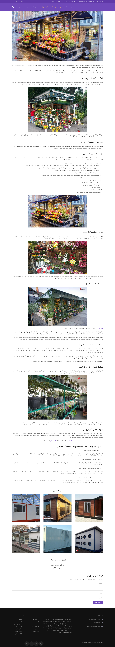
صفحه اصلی (34, 619)
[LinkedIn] (13, 1)
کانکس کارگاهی (18, 626)
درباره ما (35, 629)
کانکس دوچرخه (18, 631)
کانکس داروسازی (26, 506)
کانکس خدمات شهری (26, 537)
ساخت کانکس (100, 328)
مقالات (36, 622)
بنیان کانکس (91, 642)
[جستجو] (13, 7)
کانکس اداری (57, 508)
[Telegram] (16, 1)
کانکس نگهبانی (18, 634)
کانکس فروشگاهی (18, 624)
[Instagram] (22, 1)
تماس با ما (35, 631)
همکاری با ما (34, 626)
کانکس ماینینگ (89, 539)
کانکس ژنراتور (57, 539)
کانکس (20, 619)
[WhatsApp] (19, 1)
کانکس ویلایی (19, 622)
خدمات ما (35, 624)
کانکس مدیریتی (89, 508)
